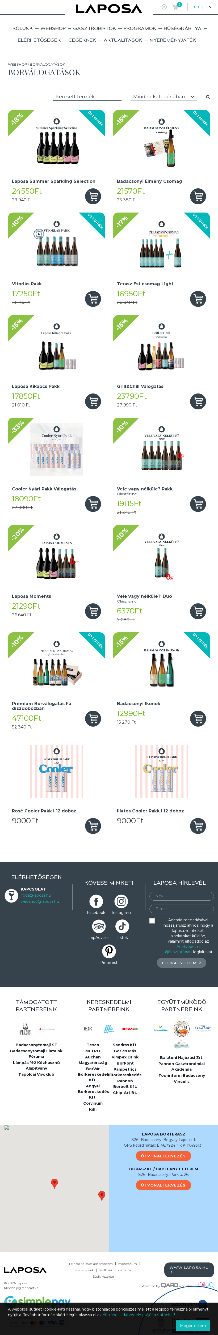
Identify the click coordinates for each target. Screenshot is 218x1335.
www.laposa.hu (189, 1267)
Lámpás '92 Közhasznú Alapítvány (36, 1065)
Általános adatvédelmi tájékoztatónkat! (139, 1314)
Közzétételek (84, 1270)
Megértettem (193, 1325)
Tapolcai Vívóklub (36, 1074)
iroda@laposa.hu (36, 895)
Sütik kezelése (103, 1276)
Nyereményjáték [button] (173, 40)
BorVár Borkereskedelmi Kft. (93, 1074)
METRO (92, 1051)
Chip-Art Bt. (125, 1092)
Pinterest (109, 962)
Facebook (96, 912)
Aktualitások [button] (123, 40)
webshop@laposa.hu (40, 901)
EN (209, 7)
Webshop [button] (53, 28)
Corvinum (93, 1103)
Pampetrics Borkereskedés (125, 1072)
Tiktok (122, 937)
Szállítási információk (115, 1270)
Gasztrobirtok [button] (94, 28)
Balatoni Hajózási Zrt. (181, 1057)
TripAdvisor (99, 937)
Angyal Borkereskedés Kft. (93, 1092)
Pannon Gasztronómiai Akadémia (181, 1066)
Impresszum (127, 1264)
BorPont (125, 1063)
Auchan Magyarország (93, 1060)
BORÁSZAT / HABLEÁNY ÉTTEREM (163, 1169)
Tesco (93, 1044)
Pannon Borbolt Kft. (125, 1084)
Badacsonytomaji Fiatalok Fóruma (36, 1054)
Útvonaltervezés (163, 1156)
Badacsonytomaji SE (36, 1044)
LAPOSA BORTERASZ (163, 1134)
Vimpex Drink (125, 1057)
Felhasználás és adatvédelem (91, 1264)
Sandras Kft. (125, 1044)
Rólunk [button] (22, 28)
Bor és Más (125, 1051)
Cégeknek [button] (82, 40)
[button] (54, 1184)
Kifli (93, 1109)
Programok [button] (140, 28)
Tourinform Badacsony (181, 1075)
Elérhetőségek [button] (39, 40)
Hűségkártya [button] (183, 28)
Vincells (182, 1081)
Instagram (121, 912)
